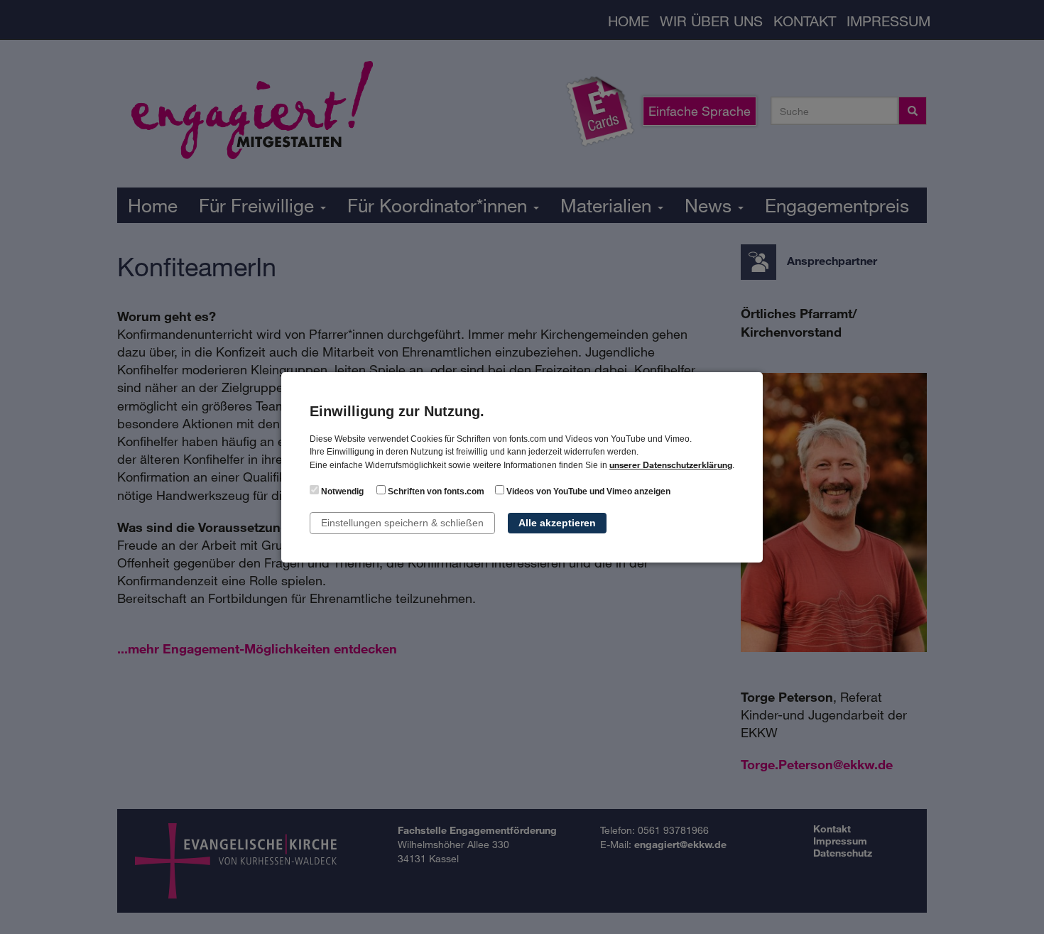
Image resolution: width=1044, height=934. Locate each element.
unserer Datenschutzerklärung (670, 464)
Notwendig (341, 491)
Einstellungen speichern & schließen (402, 522)
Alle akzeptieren (557, 522)
